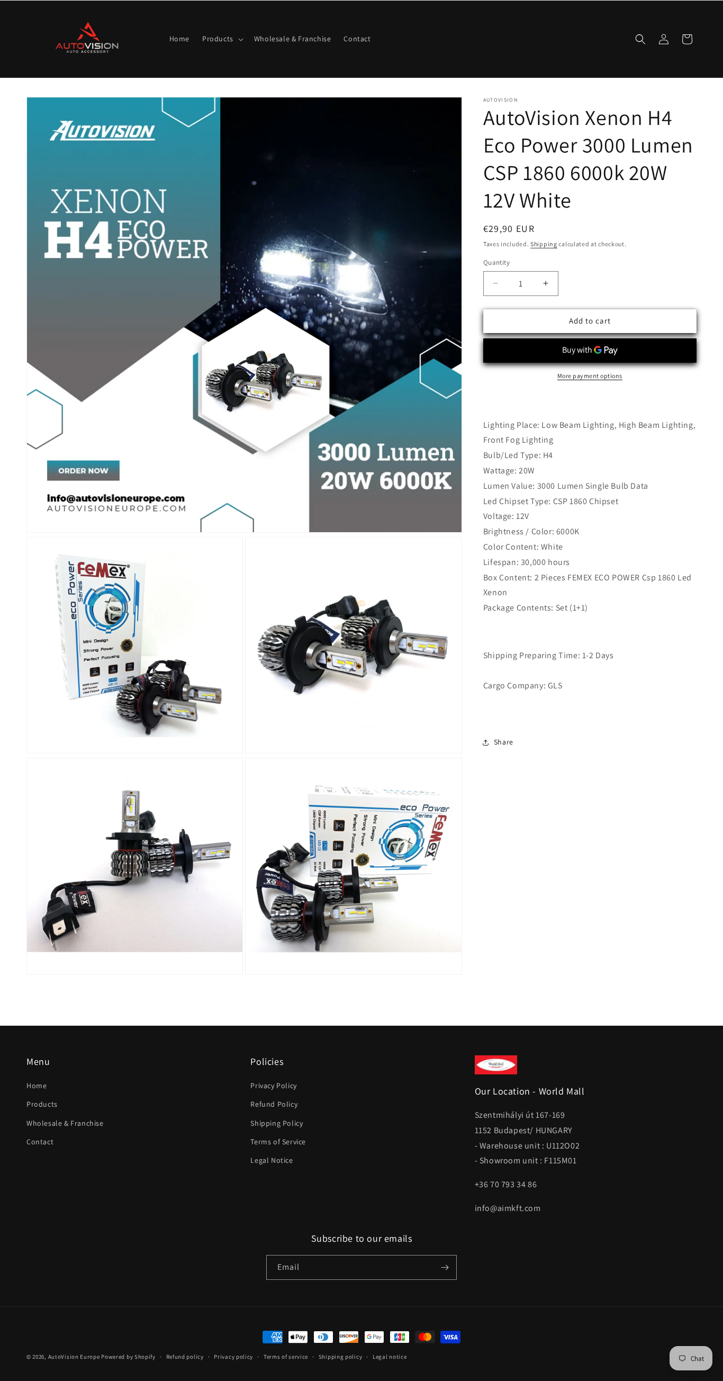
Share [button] (503, 742)
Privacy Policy (273, 1085)
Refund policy (185, 1356)
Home (36, 1085)
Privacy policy (233, 1356)
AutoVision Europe (74, 1356)
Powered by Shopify (128, 1356)
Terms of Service (278, 1141)
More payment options (589, 376)
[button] (222, 39)
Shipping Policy (276, 1123)
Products (42, 1104)
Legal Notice (271, 1160)
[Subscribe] (444, 1267)
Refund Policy (273, 1104)
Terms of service (286, 1356)
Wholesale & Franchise (65, 1123)
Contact (39, 1141)
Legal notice (389, 1356)
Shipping (543, 244)
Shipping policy (341, 1356)
